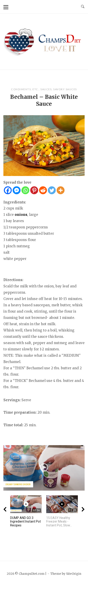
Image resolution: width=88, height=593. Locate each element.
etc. (35, 89)
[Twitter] (52, 190)
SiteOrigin (73, 574)
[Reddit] (43, 190)
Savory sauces (65, 89)
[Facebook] (8, 190)
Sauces (46, 89)
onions (21, 214)
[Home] (44, 41)
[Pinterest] (34, 190)
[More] (61, 190)
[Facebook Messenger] (17, 190)
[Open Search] (83, 7)
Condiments (21, 89)
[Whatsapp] (25, 190)
